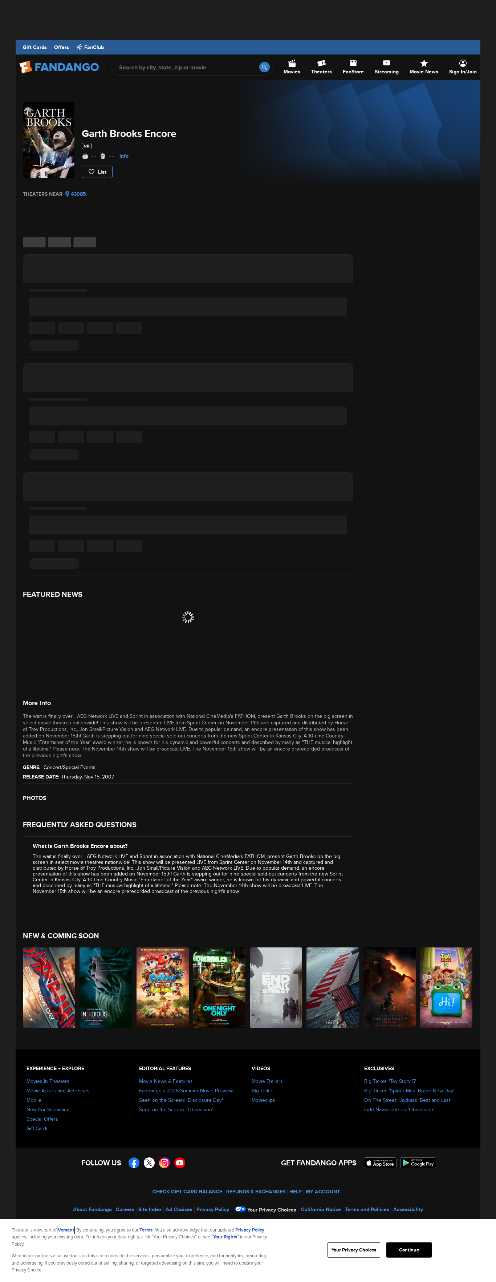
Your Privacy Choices (271, 1209)
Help (295, 1191)
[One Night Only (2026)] (219, 987)
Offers (61, 47)
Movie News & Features (166, 1081)
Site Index (150, 1209)
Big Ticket (263, 1090)
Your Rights (225, 1236)
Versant (66, 1229)
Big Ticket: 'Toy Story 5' (390, 1081)
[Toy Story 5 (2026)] (446, 987)
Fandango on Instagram (164, 1162)
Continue (409, 1249)
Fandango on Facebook (134, 1162)
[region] (248, 1250)
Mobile (34, 1100)
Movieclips (263, 1100)
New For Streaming (48, 1109)
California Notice (321, 1209)
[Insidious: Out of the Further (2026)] (106, 987)
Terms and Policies (367, 1209)
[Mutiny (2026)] (332, 987)
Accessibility (408, 1209)
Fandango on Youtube (179, 1162)
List (102, 171)
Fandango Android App (418, 1162)
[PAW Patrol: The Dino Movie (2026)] (163, 987)
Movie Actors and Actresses (58, 1090)
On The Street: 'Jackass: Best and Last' (407, 1100)
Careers (125, 1209)
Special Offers (42, 1119)
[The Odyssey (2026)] (389, 987)
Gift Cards (35, 47)
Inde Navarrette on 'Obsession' (399, 1109)
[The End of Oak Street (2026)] (276, 987)
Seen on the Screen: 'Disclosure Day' (181, 1100)
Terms (146, 1229)
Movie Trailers (267, 1081)
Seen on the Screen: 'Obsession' (176, 1109)
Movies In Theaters (48, 1081)
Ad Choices (179, 1209)
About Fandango (92, 1209)
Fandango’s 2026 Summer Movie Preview (186, 1090)
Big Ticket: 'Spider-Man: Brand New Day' (409, 1090)
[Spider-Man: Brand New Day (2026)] (49, 987)
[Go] (264, 67)
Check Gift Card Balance (187, 1191)
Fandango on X (149, 1162)
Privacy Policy (212, 1209)
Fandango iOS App (380, 1162)
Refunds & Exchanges (255, 1191)
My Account (323, 1191)
